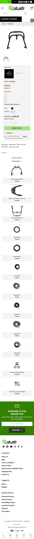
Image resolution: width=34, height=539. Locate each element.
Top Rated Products (8, 505)
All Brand (5, 508)
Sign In (4, 484)
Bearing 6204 (17, 353)
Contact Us (5, 474)
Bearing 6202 (17, 295)
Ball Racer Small (17, 256)
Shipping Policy (7, 471)
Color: (6, 108)
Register (4, 487)
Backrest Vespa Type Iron (17, 217)
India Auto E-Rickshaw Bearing (17, 372)
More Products (16, 161)
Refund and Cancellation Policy (12, 468)
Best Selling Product (8, 502)
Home (4, 24)
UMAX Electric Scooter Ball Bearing (17, 391)
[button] (11, 19)
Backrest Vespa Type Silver (17, 179)
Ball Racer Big (17, 237)
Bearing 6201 (17, 333)
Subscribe (16, 430)
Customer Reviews (14, 147)
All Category (6, 511)
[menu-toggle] (2, 8)
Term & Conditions (8, 463)
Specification (12, 144)
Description (5, 144)
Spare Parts (22, 73)
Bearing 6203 (17, 314)
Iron (13, 111)
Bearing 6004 (17, 275)
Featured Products (8, 496)
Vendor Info (5, 147)
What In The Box (21, 144)
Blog (3, 460)
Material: (6, 111)
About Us (5, 457)
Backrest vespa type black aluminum (17, 198)
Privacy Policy (6, 466)
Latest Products (7, 499)
